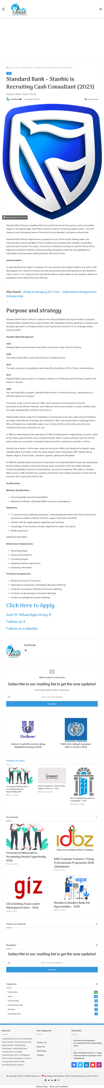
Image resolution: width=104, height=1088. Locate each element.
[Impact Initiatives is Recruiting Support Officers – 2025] (52, 775)
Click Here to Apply (30, 605)
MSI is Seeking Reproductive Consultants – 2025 (82, 799)
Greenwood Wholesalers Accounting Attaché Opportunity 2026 (17, 789)
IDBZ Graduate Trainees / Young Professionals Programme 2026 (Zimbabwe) (74, 863)
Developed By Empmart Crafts (57, 1076)
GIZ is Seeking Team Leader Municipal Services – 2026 (23, 906)
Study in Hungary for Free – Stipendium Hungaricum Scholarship (51, 294)
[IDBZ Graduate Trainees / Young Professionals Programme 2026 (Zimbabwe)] (76, 840)
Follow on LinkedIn (22, 629)
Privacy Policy (42, 1086)
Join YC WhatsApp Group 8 (28, 615)
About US (41, 1047)
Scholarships (13, 1001)
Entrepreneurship (15, 1005)
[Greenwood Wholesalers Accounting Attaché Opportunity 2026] (20, 776)
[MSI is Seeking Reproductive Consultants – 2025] (84, 782)
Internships (12, 992)
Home (10, 68)
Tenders (11, 1009)
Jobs (17, 68)
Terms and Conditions (58, 1086)
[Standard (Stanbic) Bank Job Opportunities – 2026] (76, 887)
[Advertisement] (52, 41)
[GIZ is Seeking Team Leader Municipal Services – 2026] (28, 888)
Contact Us (42, 1042)
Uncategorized (14, 1014)
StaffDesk (15, 99)
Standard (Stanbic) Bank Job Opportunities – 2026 (72, 905)
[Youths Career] (20, 9)
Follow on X (15, 622)
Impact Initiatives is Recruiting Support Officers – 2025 (51, 787)
